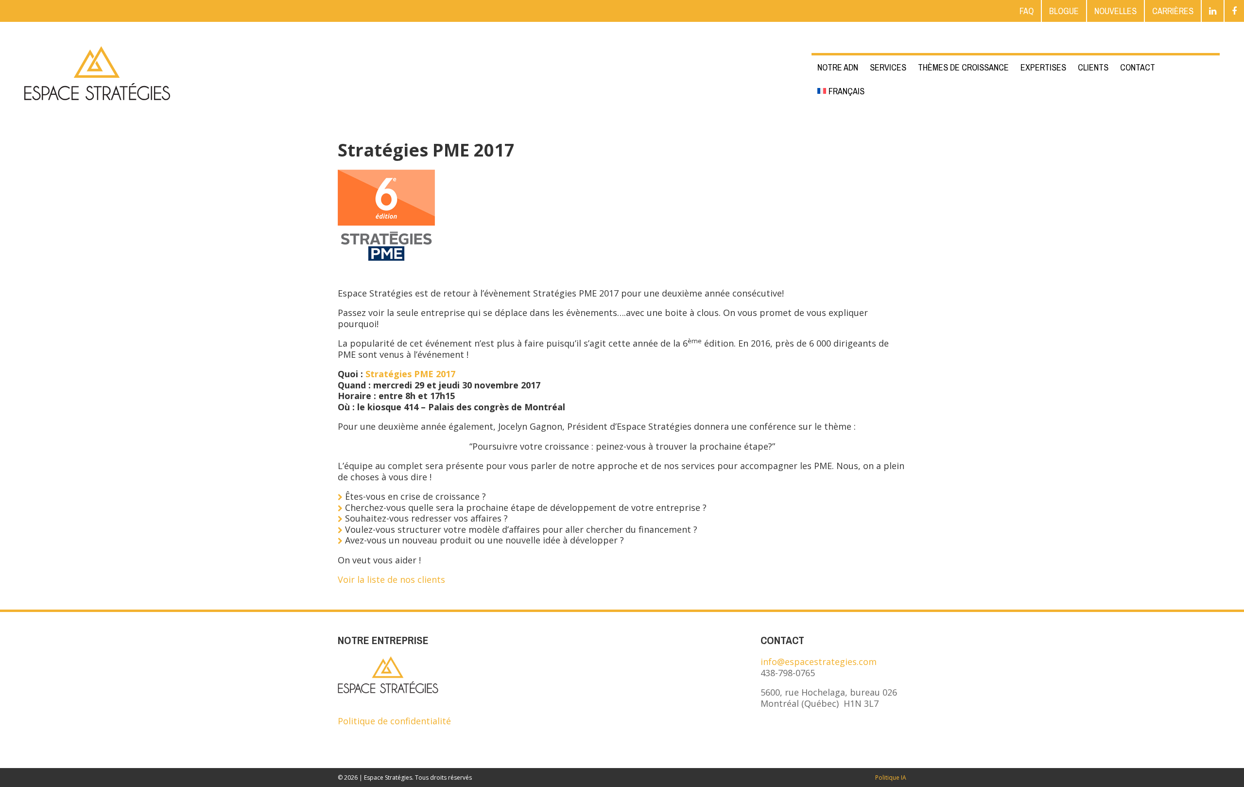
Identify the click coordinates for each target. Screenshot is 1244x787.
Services (888, 67)
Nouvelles (1115, 11)
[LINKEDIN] (1213, 11)
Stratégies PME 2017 (410, 374)
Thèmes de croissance (963, 67)
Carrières (1172, 11)
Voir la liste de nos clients (393, 579)
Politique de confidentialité (394, 721)
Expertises (1043, 67)
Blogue (1064, 11)
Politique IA (890, 777)
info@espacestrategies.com (818, 661)
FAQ (1026, 11)
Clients (1093, 67)
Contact (1137, 67)
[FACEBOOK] (1234, 11)
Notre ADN (837, 67)
